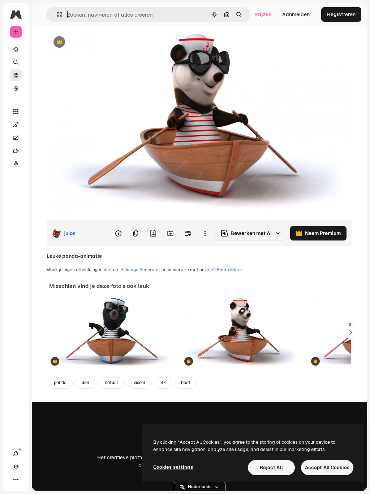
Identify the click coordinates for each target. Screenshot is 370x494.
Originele (93, 42)
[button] (199, 487)
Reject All (271, 467)
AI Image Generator (140, 270)
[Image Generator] (16, 138)
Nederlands (199, 487)
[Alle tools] (16, 112)
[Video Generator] (16, 151)
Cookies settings (173, 467)
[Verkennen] (16, 88)
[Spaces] (16, 125)
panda (60, 383)
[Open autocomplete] (56, 14)
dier (86, 383)
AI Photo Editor (227, 270)
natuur (112, 383)
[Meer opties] (205, 233)
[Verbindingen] (16, 453)
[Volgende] (350, 332)
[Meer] (16, 479)
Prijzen (262, 14)
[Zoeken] (16, 62)
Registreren (341, 14)
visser (140, 383)
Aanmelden (296, 14)
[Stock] (16, 75)
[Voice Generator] (16, 164)
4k (163, 383)
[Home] (16, 49)
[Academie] (16, 466)
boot (185, 383)
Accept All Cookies (327, 467)
